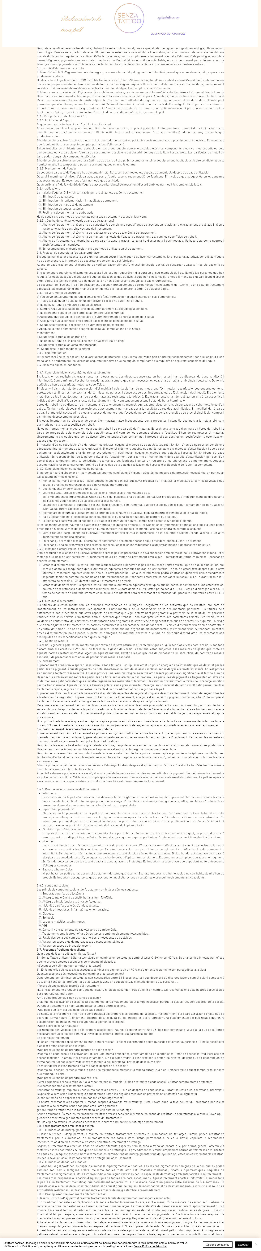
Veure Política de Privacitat (150, 1246)
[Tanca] (256, 1244)
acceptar (243, 1244)
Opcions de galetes (217, 1244)
